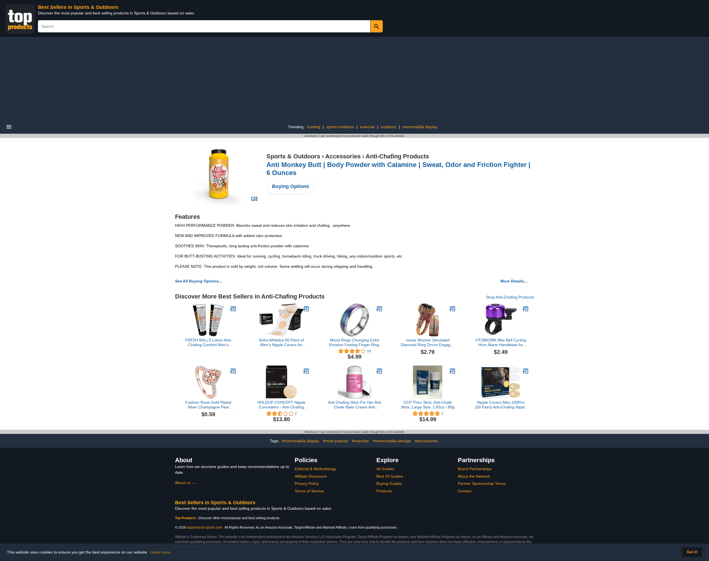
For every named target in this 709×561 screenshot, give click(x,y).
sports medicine (340, 127)
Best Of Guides (389, 476)
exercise (367, 127)
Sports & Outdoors (293, 156)
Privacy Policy (307, 483)
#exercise (360, 441)
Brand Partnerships (475, 469)
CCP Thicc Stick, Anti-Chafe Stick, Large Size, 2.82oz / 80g (427, 404)
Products (384, 491)
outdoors (388, 127)
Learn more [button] (160, 552)
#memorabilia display (300, 441)
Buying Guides (389, 483)
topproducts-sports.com (204, 527)
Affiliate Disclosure (311, 476)
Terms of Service (309, 491)
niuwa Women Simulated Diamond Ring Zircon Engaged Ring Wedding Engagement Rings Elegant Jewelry (428, 342)
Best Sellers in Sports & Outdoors (78, 7)
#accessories (426, 441)
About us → (185, 482)
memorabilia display (419, 127)
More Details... (513, 281)
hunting (313, 127)
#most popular (335, 441)
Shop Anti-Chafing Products (510, 297)
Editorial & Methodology (315, 469)
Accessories (343, 156)
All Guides (385, 469)
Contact (464, 491)
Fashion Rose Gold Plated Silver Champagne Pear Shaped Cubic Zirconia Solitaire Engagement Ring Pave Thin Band (208, 405)
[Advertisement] (354, 78)
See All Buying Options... (198, 281)
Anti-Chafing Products (397, 156)
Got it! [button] (692, 552)
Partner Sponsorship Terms (482, 483)
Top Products (186, 518)
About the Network (474, 476)
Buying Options (290, 186)
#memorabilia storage (392, 441)
